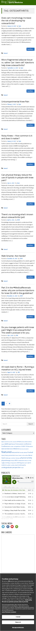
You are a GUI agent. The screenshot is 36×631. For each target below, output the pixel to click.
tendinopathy (22, 465)
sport (26, 463)
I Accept (18, 617)
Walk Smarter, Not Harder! (13, 256)
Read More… (30, 49)
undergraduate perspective (10, 467)
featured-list (15, 452)
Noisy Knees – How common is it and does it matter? (16, 137)
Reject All (18, 622)
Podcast (12, 460)
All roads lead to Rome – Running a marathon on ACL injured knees (17, 368)
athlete (26, 441)
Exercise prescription (24, 449)
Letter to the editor (23, 455)
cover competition (15, 446)
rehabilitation (21, 460)
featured (6, 452)
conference (27, 444)
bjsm (20, 26)
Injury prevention (10, 455)
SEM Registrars (20, 463)
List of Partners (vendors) (9, 612)
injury (3, 455)
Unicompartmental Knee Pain (15, 101)
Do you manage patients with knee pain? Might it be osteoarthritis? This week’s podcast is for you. (17, 330)
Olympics (18, 458)
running (7, 463)
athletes (30, 441)
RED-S (16, 460)
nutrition (13, 458)
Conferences (5, 446)
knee (16, 455)
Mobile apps (8, 458)
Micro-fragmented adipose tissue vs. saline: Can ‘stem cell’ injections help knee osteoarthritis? (17, 62)
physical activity (26, 458)
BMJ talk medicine (5, 518)
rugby (3, 463)
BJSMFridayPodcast (10, 444)
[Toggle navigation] (32, 2)
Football (30, 452)
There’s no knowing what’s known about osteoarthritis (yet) (17, 216)
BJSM (18, 220)
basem (2, 444)
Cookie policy (28, 600)
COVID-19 (24, 446)
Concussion (19, 444)
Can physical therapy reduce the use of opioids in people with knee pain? (17, 178)
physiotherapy (5, 460)
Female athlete (23, 452)
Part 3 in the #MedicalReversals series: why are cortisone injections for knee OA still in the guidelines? (17, 290)
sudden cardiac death (12, 465)
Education (30, 446)
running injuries (13, 463)
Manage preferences (18, 627)
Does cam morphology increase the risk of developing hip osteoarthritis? (16, 21)
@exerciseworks (5, 441)
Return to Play (28, 460)
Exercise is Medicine (13, 449)
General (5, 53)
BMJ (17, 335)
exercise (4, 449)
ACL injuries (13, 441)
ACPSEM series (20, 441)
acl (9, 441)
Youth (22, 467)
